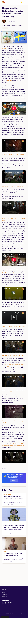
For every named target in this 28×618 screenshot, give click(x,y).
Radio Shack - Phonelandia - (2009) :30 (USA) (13, 186)
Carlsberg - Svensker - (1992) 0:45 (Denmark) (13, 154)
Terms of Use (5, 594)
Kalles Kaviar (5, 466)
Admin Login (4, 596)
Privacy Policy (5, 592)
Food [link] (5, 551)
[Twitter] (3, 603)
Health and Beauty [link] (8, 494)
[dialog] (5, 617)
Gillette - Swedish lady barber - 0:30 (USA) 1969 (13, 326)
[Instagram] (8, 603)
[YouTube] (10, 603)
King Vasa (9, 80)
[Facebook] (5, 603)
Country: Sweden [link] (7, 523)
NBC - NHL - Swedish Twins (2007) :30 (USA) (12, 355)
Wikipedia (4, 48)
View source (6, 468)
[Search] (24, 2)
